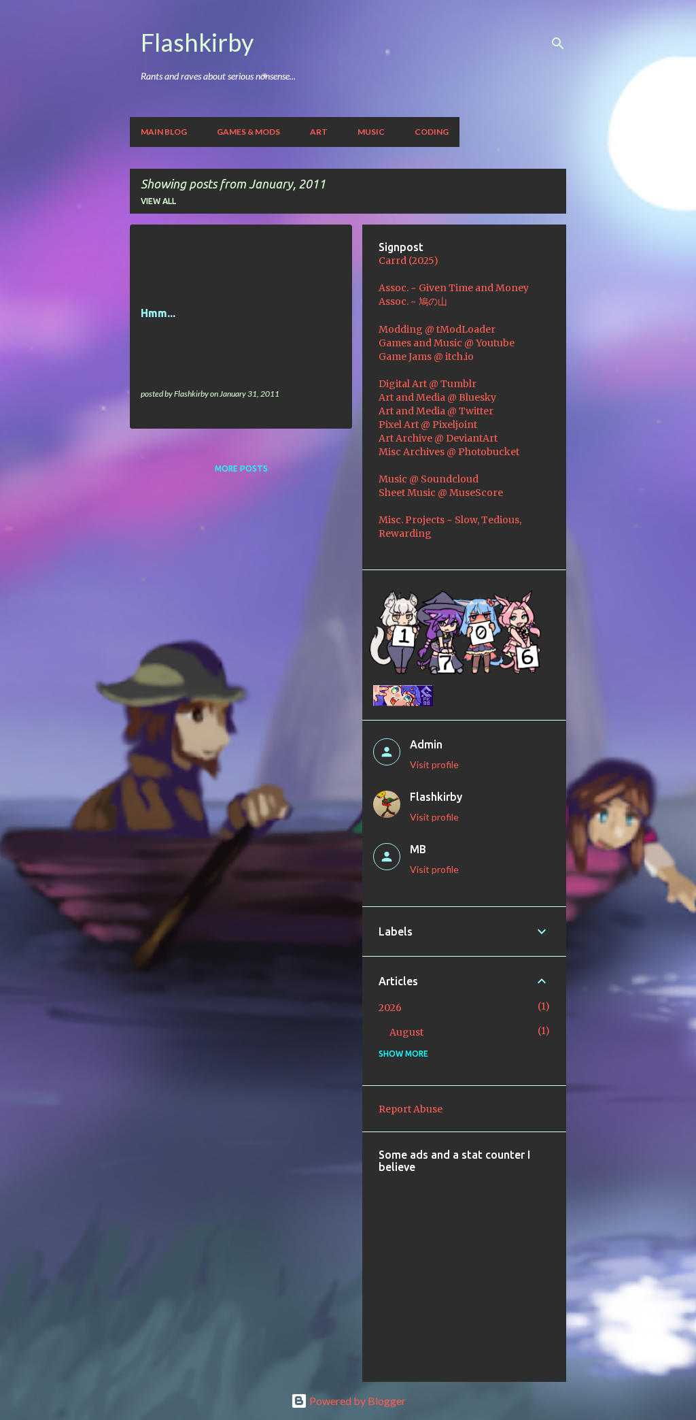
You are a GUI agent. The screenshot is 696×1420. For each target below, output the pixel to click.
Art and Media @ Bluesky (437, 397)
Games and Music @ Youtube (447, 343)
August (406, 1032)
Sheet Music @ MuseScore (441, 492)
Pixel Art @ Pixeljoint (428, 424)
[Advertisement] (537, 1268)
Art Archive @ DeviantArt (438, 438)
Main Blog (164, 132)
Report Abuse (410, 1109)
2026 (390, 1008)
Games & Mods (248, 132)
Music (371, 132)
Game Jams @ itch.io (426, 356)
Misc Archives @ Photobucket (449, 452)
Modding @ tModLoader (437, 329)
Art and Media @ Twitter (436, 411)
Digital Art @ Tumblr (427, 384)
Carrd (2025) (408, 260)
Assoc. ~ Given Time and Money (454, 288)
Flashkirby (197, 42)
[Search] (558, 43)
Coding (432, 132)
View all (158, 201)
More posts (241, 468)
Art (319, 132)
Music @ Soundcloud (428, 479)
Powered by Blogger (356, 1400)
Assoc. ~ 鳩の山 (413, 301)
